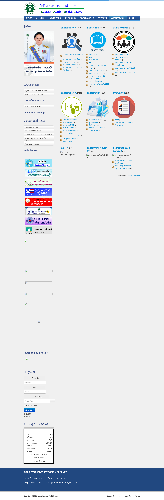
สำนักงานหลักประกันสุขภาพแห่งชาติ (38, 134)
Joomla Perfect (134, 496)
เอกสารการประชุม (120, 28)
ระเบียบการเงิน (68, 128)
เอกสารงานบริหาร (68, 28)
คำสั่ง (117, 120)
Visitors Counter (39, 461)
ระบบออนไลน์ (94, 60)
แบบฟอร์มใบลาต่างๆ (70, 65)
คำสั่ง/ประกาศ (118, 93)
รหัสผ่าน (35, 387)
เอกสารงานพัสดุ (93, 93)
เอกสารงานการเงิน (68, 93)
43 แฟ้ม (92, 57)
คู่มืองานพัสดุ (93, 122)
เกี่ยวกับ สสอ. (41, 18)
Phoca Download (133, 175)
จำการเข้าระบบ (31, 405)
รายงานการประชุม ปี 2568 (125, 68)
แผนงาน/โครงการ (95, 73)
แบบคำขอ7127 (68, 125)
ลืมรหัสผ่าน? (28, 417)
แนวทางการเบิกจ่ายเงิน (71, 136)
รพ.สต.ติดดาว (94, 54)
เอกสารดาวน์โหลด (118, 18)
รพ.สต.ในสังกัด (70, 18)
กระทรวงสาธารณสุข (33, 131)
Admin (26, 487)
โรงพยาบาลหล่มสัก (32, 144)
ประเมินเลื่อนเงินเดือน (97, 71)
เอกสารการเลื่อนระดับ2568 (99, 84)
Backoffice (34, 487)
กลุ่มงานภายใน (55, 18)
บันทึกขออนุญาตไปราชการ (73, 54)
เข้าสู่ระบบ (29, 410)
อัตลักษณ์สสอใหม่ (95, 81)
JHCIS (91, 63)
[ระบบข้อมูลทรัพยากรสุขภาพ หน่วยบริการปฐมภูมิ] (38, 211)
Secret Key (38, 397)
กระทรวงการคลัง (31, 127)
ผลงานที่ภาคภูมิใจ (87, 18)
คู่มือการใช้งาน (92, 28)
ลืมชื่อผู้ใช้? (28, 414)
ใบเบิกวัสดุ (93, 125)
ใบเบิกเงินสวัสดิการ (70, 120)
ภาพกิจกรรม (102, 18)
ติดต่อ (131, 18)
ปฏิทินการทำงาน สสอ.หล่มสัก (36, 91)
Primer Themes (121, 496)
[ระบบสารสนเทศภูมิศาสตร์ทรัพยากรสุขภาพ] (38, 230)
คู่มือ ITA (64, 148)
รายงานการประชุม (122, 54)
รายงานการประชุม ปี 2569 (125, 73)
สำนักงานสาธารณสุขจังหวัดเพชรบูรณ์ (35, 139)
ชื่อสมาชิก (35, 378)
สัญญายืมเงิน (67, 122)
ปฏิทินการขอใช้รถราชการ (35, 94)
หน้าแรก (29, 18)
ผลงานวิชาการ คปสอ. (33, 106)
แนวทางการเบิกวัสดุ (96, 120)
